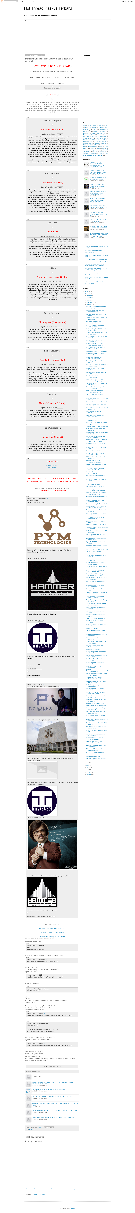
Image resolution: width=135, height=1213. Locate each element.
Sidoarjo (95, 151)
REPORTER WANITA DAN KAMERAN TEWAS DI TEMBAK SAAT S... (96, 440)
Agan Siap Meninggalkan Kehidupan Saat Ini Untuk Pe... (96, 472)
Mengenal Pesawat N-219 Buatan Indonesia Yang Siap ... (95, 354)
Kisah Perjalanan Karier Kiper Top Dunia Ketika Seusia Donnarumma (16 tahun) (96, 260)
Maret (88, 772)
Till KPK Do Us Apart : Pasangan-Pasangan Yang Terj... (95, 469)
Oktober (88, 300)
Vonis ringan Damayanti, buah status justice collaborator (94, 251)
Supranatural (103, 151)
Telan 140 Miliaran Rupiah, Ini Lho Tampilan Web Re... (95, 518)
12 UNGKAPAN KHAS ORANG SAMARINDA (94, 552)
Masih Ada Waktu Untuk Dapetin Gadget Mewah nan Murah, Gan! (97, 200)
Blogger (73, 1208)
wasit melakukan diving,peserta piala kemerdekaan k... (96, 539)
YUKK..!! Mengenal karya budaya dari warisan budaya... (96, 685)
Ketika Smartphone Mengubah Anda (96, 705)
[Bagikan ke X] (49, 1127)
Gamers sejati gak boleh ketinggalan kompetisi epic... (96, 535)
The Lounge (32, 1129)
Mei (87, 767)
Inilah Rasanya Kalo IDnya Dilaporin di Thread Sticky (98, 227)
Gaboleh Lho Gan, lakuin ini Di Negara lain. (98, 220)
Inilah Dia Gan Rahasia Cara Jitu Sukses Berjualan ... (95, 419)
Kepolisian (97, 143)
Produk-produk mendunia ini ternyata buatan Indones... (96, 582)
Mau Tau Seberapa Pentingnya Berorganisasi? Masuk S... (94, 391)
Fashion (99, 134)
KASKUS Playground (98, 140)
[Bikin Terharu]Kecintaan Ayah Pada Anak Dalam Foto (96, 712)
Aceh (84, 125)
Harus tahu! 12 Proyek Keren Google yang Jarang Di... (96, 708)
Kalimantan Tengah (101, 141)
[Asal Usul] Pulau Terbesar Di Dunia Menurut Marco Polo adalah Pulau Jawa (97, 164)
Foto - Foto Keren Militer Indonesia (95, 451)
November (89, 298)
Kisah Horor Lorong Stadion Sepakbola (96, 504)
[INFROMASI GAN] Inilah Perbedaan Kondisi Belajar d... (96, 689)
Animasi (89, 125)
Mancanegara (92, 146)
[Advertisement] (67, 36)
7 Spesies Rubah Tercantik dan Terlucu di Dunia (48, 1075)
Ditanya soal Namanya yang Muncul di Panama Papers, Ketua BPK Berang (99, 235)
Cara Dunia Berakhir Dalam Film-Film (96, 524)
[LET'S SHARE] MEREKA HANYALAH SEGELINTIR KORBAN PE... (96, 507)
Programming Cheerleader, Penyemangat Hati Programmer (95, 489)
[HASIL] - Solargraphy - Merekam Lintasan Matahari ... (95, 563)
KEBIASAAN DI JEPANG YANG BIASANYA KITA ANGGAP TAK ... (95, 344)
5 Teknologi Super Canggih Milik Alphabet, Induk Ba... (95, 753)
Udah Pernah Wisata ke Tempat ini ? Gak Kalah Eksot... (96, 348)
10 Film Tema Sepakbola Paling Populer (97, 618)
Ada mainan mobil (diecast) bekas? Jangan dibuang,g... (95, 476)
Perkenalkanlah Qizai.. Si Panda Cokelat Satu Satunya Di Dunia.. (98, 193)
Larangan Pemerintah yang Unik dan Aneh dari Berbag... (96, 745)
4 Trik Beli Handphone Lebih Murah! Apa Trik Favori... (96, 429)
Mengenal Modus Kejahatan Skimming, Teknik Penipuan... (96, 546)
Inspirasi (85, 140)
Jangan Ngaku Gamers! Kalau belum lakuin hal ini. (99, 206)
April (87, 770)
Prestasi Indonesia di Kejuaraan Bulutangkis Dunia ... (94, 738)
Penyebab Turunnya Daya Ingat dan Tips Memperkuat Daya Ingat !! (53, 1096)
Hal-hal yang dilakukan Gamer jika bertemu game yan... (95, 734)
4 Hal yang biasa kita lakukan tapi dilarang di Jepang (95, 597)
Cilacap (95, 131)
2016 (86, 291)
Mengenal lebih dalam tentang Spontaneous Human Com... (94, 574)
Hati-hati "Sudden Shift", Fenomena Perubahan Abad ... (95, 559)
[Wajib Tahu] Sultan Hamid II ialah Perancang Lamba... (95, 500)
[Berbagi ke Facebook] (51, 1127)
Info (32, 21)
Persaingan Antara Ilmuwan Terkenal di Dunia (52, 928)
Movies (92, 148)
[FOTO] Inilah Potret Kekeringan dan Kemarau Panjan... (96, 700)
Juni (87, 765)
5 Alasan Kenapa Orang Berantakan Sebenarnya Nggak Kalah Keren (98, 172)
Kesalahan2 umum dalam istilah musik (96, 402)
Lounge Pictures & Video (91, 145)
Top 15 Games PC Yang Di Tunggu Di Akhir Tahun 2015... (96, 604)
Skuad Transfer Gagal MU (93, 649)
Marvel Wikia (52, 466)
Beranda (53, 1189)
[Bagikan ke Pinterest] (53, 1127)
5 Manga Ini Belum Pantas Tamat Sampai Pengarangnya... (95, 585)
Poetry (99, 150)
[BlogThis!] (47, 1127)
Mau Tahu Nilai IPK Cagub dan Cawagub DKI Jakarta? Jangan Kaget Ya (96, 269)
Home (27, 21)
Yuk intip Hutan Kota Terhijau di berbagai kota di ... (94, 395)
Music (98, 148)
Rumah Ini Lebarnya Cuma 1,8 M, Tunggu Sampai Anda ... (95, 571)
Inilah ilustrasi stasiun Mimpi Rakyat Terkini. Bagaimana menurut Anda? (94, 264)
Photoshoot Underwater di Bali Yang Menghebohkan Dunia (96, 493)
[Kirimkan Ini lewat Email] (45, 1127)
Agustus (88, 304)
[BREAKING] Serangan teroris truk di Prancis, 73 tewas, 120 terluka (54, 1110)
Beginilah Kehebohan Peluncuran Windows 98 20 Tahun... (95, 483)
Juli (87, 763)
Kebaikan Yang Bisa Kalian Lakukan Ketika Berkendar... (96, 376)
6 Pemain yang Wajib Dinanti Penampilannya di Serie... (94, 742)
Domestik (85, 133)
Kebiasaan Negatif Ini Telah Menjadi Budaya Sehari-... (96, 329)
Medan (100, 146)
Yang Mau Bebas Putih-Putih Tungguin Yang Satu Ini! (98, 214)
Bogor (95, 129)
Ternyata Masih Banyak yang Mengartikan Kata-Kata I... (94, 678)
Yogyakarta (93, 153)
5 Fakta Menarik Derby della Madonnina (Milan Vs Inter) (98, 186)
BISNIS (95, 125)
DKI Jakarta (103, 131)
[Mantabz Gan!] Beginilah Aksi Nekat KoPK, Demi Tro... (96, 340)
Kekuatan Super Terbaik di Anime (95, 703)
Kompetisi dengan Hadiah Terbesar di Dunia (52, 936)
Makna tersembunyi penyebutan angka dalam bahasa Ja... (96, 514)
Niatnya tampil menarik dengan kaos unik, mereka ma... (96, 652)
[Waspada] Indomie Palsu (93, 756)
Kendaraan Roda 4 (88, 143)
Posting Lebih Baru (31, 1189)
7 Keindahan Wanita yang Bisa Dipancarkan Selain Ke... (94, 749)
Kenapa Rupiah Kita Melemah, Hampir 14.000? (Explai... (96, 674)
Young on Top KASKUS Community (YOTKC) (95, 154)
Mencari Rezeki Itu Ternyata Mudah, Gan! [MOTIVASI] (96, 681)
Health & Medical (101, 138)
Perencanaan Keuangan (89, 150)
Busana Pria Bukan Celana (93, 628)
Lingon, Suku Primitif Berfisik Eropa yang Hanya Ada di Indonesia (53, 1117)
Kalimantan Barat (87, 141)
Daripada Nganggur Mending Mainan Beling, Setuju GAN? (96, 307)
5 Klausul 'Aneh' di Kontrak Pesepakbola (97, 426)
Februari (88, 774)
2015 (86, 293)
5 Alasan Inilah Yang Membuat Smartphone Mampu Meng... (94, 380)
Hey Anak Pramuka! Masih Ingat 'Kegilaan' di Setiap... (94, 646)
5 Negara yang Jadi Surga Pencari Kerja (97, 549)
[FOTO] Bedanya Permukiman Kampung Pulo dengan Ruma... (97, 670)
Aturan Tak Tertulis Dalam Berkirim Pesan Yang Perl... (95, 416)
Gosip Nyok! (103, 136)
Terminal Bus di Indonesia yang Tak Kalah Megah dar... (95, 387)
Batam (106, 125)
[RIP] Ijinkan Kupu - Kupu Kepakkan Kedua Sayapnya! (48, 1089)
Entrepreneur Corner (89, 135)
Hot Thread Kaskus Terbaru (48, 8)
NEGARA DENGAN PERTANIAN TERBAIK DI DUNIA (95, 454)
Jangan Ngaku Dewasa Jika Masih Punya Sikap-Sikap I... (95, 693)
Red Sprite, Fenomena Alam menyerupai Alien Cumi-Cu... (94, 322)
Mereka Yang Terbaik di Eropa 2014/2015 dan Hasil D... (94, 358)
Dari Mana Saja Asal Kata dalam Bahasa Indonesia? (95, 326)
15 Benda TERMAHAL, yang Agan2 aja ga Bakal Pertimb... (96, 593)
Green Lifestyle (87, 138)
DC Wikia (52, 468)
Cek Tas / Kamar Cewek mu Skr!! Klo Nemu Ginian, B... (96, 314)
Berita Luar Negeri (90, 127)
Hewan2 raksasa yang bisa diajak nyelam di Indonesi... (95, 311)
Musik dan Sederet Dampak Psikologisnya (93, 667)
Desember (89, 295)
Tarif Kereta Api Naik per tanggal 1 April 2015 (98, 178)
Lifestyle (104, 143)
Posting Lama (74, 1189)
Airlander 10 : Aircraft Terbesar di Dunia (52, 932)
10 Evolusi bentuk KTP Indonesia (95, 486)
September (89, 302)
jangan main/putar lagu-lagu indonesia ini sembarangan (96, 635)
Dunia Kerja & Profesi (98, 133)
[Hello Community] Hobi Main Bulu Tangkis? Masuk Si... (95, 608)
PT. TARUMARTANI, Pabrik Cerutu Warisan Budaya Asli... (95, 436)
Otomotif (104, 148)
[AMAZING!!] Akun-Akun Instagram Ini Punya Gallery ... (96, 759)
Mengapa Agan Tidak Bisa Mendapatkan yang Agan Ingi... (95, 461)
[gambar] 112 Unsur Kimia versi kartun (96, 351)
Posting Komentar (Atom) (38, 1194)
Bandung (101, 125)
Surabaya (85, 153)
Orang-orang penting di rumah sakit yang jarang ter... (95, 444)
